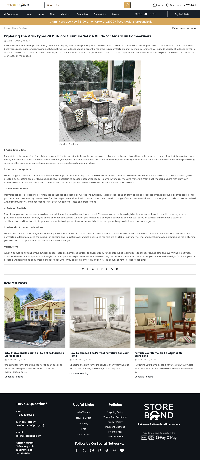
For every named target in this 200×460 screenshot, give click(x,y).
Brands (115, 14)
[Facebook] (87, 269)
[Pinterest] (97, 269)
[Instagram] (92, 450)
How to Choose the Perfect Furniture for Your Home (99, 354)
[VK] (92, 269)
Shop (41, 14)
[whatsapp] (112, 269)
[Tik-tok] (107, 450)
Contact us (82, 14)
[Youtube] (122, 450)
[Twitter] (83, 269)
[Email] (114, 450)
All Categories (11, 14)
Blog (52, 14)
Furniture (23, 28)
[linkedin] (107, 269)
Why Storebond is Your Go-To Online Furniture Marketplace (34, 354)
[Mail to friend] (102, 269)
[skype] (116, 269)
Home (29, 14)
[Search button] (127, 5)
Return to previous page (184, 28)
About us (65, 14)
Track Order (100, 14)
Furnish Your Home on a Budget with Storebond (158, 354)
